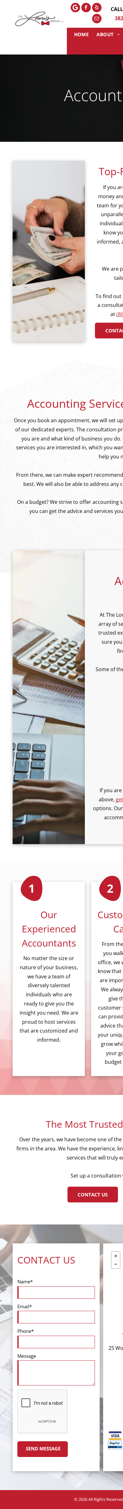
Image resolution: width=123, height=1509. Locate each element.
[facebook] (86, 8)
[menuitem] (82, 34)
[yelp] (97, 8)
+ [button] (116, 1256)
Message (26, 1356)
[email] (97, 19)
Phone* (25, 1331)
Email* (24, 1306)
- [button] (116, 1264)
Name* (25, 1281)
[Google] (75, 8)
